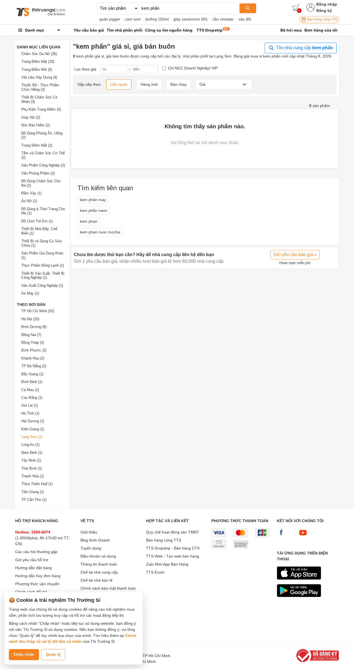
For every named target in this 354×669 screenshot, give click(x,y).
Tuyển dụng (90, 548)
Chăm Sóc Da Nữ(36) (39, 54)
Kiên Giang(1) (32, 429)
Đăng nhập (326, 4)
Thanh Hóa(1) (32, 476)
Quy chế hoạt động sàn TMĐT (172, 532)
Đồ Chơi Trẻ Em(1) (37, 221)
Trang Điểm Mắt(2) (36, 145)
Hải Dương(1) (32, 421)
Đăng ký (324, 10)
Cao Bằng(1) (31, 397)
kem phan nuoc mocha (100, 232)
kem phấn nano (93, 210)
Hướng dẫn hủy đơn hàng (38, 576)
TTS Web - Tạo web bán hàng (172, 556)
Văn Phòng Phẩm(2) (38, 173)
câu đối (244, 19)
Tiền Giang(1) (32, 492)
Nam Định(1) (31, 453)
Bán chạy (178, 84)
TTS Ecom (155, 572)
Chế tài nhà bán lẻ (96, 580)
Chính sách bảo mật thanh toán (108, 588)
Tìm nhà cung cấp (304, 47)
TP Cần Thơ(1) (33, 500)
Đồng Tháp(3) (32, 342)
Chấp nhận (24, 654)
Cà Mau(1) (30, 390)
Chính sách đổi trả (31, 592)
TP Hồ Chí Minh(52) (37, 311)
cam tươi (132, 19)
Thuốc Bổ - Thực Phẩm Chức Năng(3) (40, 87)
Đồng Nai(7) (31, 335)
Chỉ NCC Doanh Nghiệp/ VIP (193, 68)
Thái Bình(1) (31, 468)
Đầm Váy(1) (31, 193)
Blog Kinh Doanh (95, 540)
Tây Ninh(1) (31, 460)
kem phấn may (93, 199)
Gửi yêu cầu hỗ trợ (31, 560)
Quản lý (53, 654)
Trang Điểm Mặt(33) (37, 61)
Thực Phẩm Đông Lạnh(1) (42, 265)
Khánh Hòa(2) (32, 358)
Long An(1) (30, 444)
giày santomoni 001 (190, 19)
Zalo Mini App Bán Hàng (167, 564)
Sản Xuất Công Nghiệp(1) (42, 285)
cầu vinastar (223, 19)
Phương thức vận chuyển (37, 584)
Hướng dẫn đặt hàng (33, 568)
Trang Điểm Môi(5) (36, 69)
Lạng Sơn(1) (31, 437)
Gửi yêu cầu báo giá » (295, 254)
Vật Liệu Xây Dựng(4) (39, 77)
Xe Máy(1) (30, 293)
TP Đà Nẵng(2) (33, 366)
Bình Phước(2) (33, 350)
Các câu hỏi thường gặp (36, 552)
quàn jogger (109, 19)
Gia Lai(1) (29, 405)
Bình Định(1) (31, 382)
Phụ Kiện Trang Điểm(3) (41, 109)
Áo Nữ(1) (29, 201)
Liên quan (118, 84)
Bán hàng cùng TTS (321, 19)
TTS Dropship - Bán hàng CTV (173, 548)
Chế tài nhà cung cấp (99, 572)
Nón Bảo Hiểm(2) (35, 125)
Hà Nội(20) (30, 319)
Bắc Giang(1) (32, 374)
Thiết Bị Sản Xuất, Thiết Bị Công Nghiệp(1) (42, 275)
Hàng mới (149, 84)
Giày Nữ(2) (30, 117)
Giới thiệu (88, 532)
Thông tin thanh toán (98, 564)
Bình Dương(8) (33, 327)
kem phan (88, 221)
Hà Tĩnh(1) (30, 413)
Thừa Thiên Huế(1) (37, 484)
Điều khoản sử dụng (98, 556)
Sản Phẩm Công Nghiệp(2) (43, 165)
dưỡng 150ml (157, 19)
